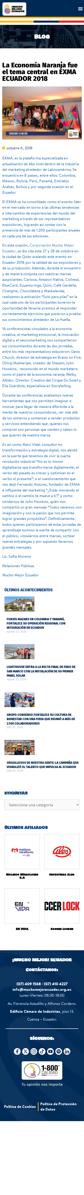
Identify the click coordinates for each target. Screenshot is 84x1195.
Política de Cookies (20, 1106)
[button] (80, 8)
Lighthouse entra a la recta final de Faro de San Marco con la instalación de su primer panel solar (41, 671)
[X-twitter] (25, 1051)
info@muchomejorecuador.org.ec (42, 989)
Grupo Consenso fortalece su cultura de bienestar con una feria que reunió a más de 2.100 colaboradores (41, 719)
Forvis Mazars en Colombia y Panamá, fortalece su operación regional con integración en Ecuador (36, 623)
